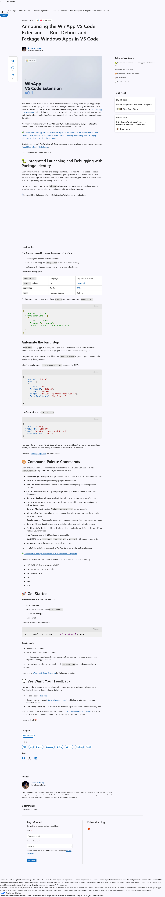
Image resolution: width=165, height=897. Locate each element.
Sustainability (146, 890)
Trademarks (71, 895)
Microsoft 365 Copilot (85, 888)
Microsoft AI (4, 888)
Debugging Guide (38, 453)
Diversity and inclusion (123, 890)
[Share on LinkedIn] (36, 758)
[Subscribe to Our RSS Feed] (88, 830)
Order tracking (17, 882)
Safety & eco (80, 895)
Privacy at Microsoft (100, 890)
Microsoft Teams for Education (116, 882)
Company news (87, 890)
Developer (50, 747)
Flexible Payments (64, 882)
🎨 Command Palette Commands (127, 73)
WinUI (88, 747)
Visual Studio (57, 890)
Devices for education (96, 882)
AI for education (61, 885)
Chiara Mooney (34, 48)
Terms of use (62, 895)
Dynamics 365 (28, 888)
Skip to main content (7, 1)
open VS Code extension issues (78, 711)
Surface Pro (4, 880)
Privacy (42, 895)
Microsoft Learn (130, 888)
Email (29, 830)
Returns (9, 882)
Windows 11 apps (119, 880)
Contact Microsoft (32, 895)
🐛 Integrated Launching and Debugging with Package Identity (135, 64)
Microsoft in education (79, 882)
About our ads (98, 895)
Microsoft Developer (116, 888)
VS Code (69, 747)
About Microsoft (75, 890)
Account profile (132, 880)
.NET (24, 747)
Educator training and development (18, 885)
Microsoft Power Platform (54, 888)
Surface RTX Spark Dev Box (46, 880)
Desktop (39, 747)
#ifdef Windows (24, 11)
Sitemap (22, 895)
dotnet (59, 747)
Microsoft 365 (39, 888)
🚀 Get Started (120, 78)
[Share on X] (29, 758)
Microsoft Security (16, 888)
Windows (79, 747)
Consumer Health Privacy (9, 895)
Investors (111, 890)
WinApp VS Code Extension (44, 673)
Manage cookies (51, 895)
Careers (65, 890)
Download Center (144, 880)
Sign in (4, 15)
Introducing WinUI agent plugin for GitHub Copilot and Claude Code (131, 123)
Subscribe (31, 860)
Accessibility (136, 890)
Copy (97, 306)
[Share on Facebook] (23, 758)
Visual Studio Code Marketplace (35, 147)
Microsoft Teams (70, 888)
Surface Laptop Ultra (27, 880)
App (31, 747)
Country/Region (33, 841)
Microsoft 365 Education (136, 882)
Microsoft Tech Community (10, 890)
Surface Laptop (14, 880)
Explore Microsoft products (103, 880)
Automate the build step (124, 69)
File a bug (43, 695)
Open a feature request (57, 700)
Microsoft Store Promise (48, 882)
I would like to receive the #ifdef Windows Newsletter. (49, 852)
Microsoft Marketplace (28, 890)
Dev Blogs (12, 11)
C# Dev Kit (81, 283)
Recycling (89, 895)
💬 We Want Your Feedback (125, 82)
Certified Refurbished (31, 882)
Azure (107, 888)
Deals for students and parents (43, 885)
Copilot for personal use (83, 880)
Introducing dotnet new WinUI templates (134, 104)
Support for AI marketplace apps (149, 888)
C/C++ (79, 288)
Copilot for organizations (65, 880)
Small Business (99, 888)
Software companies (44, 890)
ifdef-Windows (28, 735)
